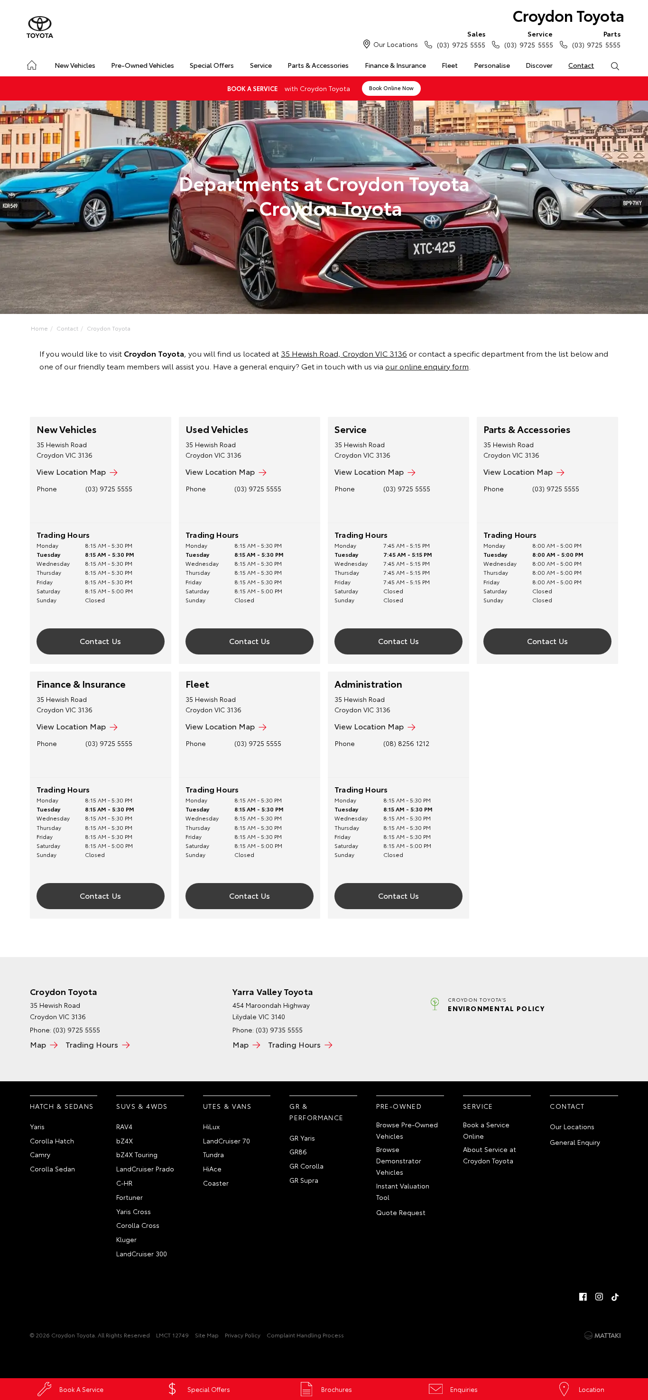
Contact (581, 65)
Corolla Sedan (52, 1168)
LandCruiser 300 (141, 1253)
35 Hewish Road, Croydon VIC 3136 (344, 353)
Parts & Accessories (318, 65)
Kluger (126, 1239)
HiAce (212, 1168)
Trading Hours (91, 1044)
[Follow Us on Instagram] (599, 1296)
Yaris (37, 1126)
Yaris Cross (133, 1211)
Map (38, 1044)
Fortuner (129, 1197)
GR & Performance (316, 1111)
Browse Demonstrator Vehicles (398, 1160)
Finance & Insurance (395, 65)
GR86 (298, 1151)
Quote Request (401, 1212)
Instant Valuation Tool (402, 1191)
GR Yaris (302, 1137)
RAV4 (124, 1126)
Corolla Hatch (52, 1140)
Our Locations (395, 44)
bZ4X (124, 1140)
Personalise (492, 65)
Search (615, 65)
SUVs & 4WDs (141, 1106)
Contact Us (100, 640)
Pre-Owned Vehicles (142, 65)
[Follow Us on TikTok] (615, 1296)
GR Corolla (306, 1165)
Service (261, 65)
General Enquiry (575, 1142)
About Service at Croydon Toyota (489, 1154)
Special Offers (212, 65)
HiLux (211, 1126)
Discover (539, 65)
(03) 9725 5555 (461, 39)
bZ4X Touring (136, 1154)
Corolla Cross (137, 1225)
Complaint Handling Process (305, 1335)
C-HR (124, 1183)
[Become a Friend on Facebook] (583, 1296)
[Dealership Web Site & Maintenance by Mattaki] (602, 1335)
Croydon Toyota (568, 15)
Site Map (207, 1335)
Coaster (216, 1183)
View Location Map (71, 471)
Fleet (450, 65)
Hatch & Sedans (62, 1106)
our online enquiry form (427, 365)
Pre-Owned (399, 1106)
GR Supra (303, 1180)
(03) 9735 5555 (279, 1029)
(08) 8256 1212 (406, 743)
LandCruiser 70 (226, 1140)
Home (31, 63)
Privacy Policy (242, 1335)
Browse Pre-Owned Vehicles (407, 1130)
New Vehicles (75, 65)
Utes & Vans (227, 1106)
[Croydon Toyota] (40, 27)
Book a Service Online (486, 1130)
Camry (40, 1154)
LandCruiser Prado (145, 1168)
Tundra (213, 1154)
